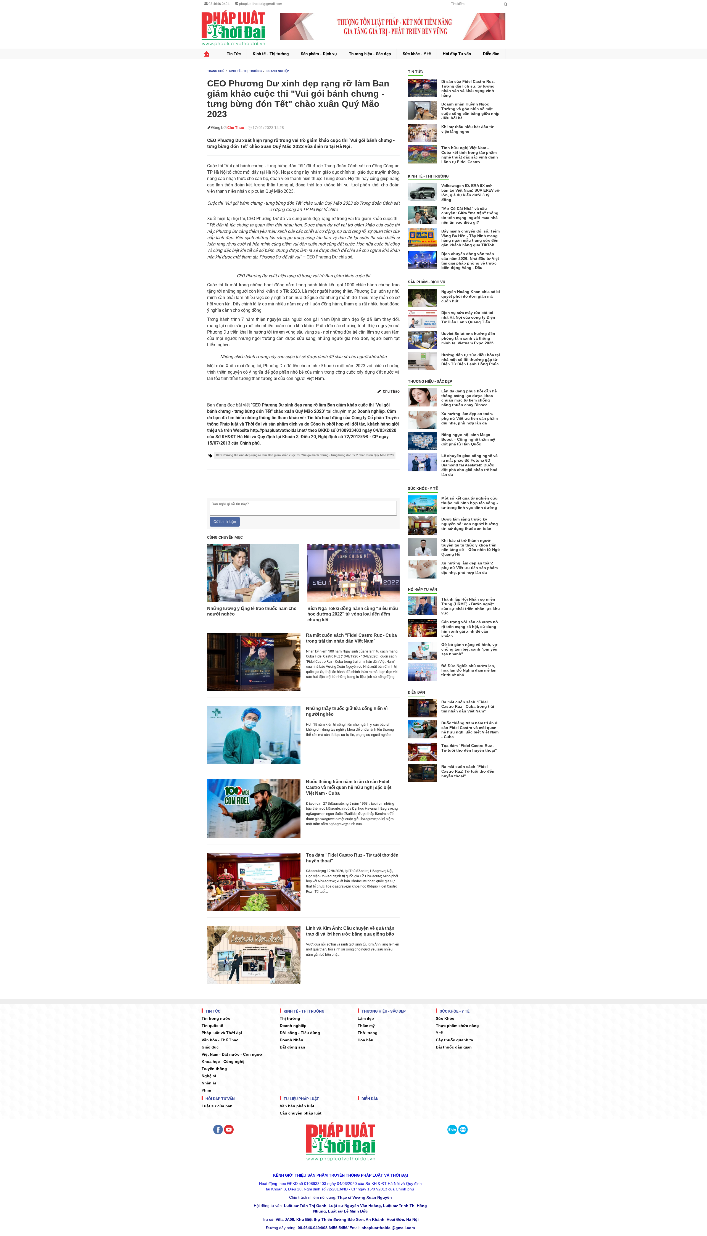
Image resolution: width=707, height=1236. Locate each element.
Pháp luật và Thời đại (222, 1033)
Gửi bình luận (224, 521)
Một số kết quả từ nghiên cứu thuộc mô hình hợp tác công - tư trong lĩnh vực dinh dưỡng (469, 503)
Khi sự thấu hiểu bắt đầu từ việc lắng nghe (467, 129)
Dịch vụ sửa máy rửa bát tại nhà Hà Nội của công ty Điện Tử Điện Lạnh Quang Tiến (468, 317)
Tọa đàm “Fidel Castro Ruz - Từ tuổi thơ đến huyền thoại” (352, 858)
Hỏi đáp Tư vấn (457, 53)
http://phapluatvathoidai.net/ (278, 430)
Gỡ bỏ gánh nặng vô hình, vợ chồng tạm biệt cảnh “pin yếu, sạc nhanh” (469, 649)
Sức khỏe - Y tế (417, 53)
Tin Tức (234, 53)
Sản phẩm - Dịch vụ (319, 53)
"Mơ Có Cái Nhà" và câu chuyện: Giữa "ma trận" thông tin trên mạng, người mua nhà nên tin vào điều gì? (469, 215)
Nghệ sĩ (209, 1076)
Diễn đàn (491, 53)
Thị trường (290, 1018)
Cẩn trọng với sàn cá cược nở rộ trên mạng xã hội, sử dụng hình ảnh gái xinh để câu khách (469, 629)
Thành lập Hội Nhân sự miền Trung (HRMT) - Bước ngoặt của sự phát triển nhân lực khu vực (470, 606)
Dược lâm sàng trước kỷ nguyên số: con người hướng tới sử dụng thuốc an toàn (469, 524)
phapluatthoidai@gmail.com (260, 4)
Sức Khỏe (445, 1018)
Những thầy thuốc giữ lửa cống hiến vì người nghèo (346, 711)
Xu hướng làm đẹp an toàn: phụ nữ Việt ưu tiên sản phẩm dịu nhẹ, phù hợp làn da (469, 418)
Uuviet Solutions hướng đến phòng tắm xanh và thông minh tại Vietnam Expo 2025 (468, 338)
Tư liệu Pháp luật (301, 1099)
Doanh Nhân (291, 1040)
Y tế (439, 1033)
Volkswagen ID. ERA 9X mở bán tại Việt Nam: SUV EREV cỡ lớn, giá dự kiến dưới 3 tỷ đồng (470, 192)
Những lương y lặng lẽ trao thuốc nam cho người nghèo (252, 611)
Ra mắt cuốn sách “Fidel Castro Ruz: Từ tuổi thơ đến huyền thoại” (467, 771)
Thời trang (368, 1033)
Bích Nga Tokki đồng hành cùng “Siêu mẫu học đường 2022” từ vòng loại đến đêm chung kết (352, 614)
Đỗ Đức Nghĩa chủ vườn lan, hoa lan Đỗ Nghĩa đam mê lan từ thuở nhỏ (469, 670)
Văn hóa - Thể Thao (220, 1040)
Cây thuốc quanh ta (454, 1040)
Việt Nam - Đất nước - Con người (232, 1054)
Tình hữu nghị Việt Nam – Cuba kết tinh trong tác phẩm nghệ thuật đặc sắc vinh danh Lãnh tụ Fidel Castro (469, 155)
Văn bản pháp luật (297, 1106)
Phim (206, 1090)
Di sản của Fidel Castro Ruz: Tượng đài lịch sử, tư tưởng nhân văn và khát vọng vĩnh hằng (468, 88)
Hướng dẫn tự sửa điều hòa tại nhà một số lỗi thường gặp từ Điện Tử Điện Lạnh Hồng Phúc (470, 359)
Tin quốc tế (212, 1025)
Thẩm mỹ (366, 1025)
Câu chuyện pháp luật (300, 1113)
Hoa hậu (365, 1040)
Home (206, 54)
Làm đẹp (366, 1018)
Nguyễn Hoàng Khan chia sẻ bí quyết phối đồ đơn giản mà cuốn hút (470, 296)
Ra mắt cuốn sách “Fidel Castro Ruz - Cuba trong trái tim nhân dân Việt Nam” (351, 638)
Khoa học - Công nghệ (223, 1061)
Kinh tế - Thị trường (271, 53)
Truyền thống (214, 1068)
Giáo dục (210, 1047)
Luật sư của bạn (217, 1106)
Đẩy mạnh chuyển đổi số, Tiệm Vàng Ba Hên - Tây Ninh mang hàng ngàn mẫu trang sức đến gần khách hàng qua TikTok (470, 238)
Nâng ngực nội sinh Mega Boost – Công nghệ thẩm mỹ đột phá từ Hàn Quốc (468, 439)
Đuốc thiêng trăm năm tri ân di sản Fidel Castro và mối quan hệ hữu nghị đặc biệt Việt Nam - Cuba (348, 787)
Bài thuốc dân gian (454, 1047)
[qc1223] (393, 26)
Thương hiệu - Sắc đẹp (370, 53)
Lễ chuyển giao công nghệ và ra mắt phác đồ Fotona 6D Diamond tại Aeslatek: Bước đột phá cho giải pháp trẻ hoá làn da (469, 464)
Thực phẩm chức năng (457, 1025)
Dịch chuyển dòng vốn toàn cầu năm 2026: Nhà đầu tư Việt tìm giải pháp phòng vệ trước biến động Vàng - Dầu (470, 261)
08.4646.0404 (218, 4)
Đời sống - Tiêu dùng (300, 1033)
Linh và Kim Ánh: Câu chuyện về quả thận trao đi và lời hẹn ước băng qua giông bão (350, 931)
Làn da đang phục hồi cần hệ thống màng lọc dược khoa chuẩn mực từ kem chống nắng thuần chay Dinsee (469, 398)
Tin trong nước (216, 1018)
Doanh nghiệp (293, 1025)
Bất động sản (292, 1047)
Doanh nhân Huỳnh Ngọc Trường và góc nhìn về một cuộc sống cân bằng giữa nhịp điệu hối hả (470, 111)
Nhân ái (209, 1083)
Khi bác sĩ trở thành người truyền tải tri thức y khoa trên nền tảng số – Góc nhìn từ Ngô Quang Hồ (470, 547)
